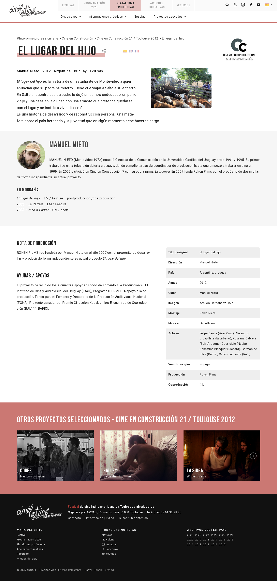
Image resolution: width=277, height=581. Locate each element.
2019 (198, 539)
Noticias (139, 16)
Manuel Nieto (28, 71)
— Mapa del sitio (27, 558)
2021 (230, 534)
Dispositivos (69, 16)
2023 (214, 534)
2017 (214, 539)
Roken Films (208, 374)
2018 (206, 539)
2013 (198, 544)
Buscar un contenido (133, 518)
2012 (206, 544)
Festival (21, 534)
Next (254, 456)
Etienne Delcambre (69, 569)
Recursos (23, 553)
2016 (222, 539)
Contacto (74, 518)
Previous (23, 456)
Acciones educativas (30, 549)
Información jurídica (100, 518)
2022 (222, 534)
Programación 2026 (29, 539)
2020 (190, 539)
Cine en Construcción (77, 38)
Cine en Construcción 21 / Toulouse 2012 (127, 38)
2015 (230, 539)
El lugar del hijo (173, 38)
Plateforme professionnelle (37, 38)
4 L (202, 384)
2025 (198, 534)
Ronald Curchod (104, 569)
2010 (222, 544)
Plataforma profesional (31, 544)
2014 (190, 544)
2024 (206, 534)
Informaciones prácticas (105, 16)
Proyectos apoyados (168, 16)
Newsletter (108, 539)
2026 (190, 534)
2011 (214, 544)
